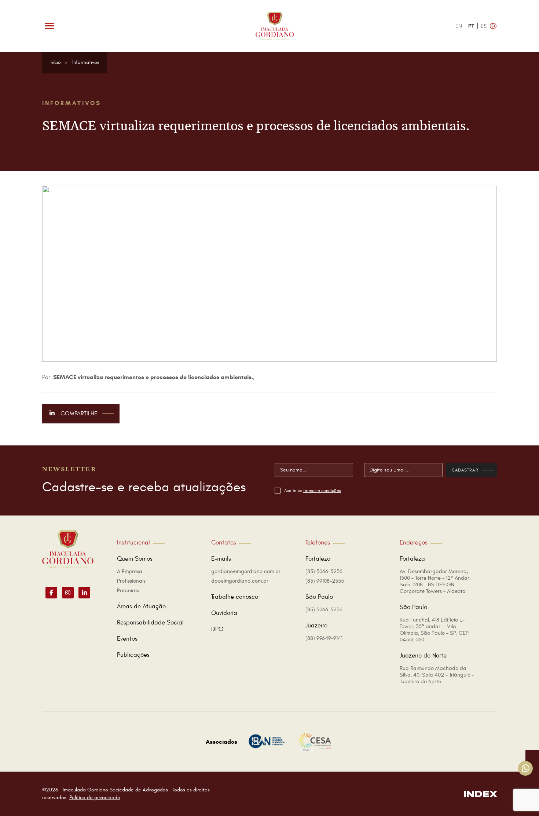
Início (55, 62)
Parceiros (128, 590)
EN (458, 26)
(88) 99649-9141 (323, 638)
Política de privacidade (94, 797)
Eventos (127, 638)
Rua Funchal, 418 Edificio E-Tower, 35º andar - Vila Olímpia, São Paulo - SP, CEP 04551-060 (434, 630)
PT (471, 26)
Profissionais (131, 581)
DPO (217, 629)
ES (484, 26)
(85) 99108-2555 (324, 581)
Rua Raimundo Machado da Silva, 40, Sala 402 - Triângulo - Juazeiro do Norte (437, 675)
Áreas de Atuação (141, 606)
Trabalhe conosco (234, 597)
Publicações (133, 655)
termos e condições (322, 490)
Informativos (85, 62)
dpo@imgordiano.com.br (239, 581)
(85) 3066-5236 (323, 571)
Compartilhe (78, 413)
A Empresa (129, 571)
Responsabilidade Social (150, 622)
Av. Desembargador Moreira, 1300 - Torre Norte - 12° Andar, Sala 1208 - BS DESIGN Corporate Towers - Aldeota (435, 581)
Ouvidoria (224, 613)
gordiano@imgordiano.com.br (245, 571)
